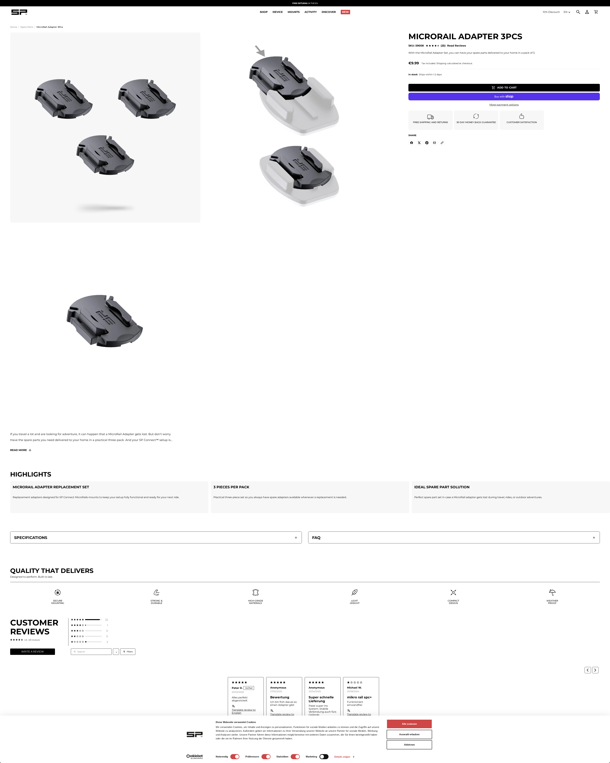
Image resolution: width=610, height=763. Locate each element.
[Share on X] (419, 143)
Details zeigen (342, 756)
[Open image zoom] (105, 128)
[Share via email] (434, 143)
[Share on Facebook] (411, 143)
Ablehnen (409, 744)
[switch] (266, 756)
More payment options (504, 104)
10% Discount (551, 11)
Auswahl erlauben (409, 734)
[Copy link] (442, 143)
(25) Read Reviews (453, 45)
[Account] (587, 12)
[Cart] (596, 12)
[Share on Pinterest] (427, 143)
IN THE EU (305, 3)
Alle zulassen (409, 724)
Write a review (32, 651)
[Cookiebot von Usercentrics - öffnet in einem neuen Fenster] (195, 756)
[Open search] (578, 12)
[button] (89, 619)
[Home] (19, 12)
